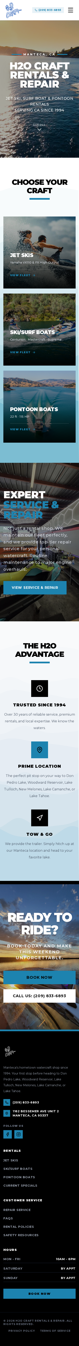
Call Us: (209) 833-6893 (39, 996)
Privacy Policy (21, 1330)
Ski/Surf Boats (18, 1169)
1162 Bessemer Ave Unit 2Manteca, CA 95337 (36, 1113)
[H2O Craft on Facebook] (7, 1134)
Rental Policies (18, 1227)
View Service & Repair (35, 588)
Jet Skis (10, 1160)
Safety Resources (21, 1235)
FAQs (8, 1218)
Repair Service (17, 1210)
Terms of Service (55, 1330)
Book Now (39, 977)
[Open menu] (71, 10)
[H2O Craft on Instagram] (18, 1134)
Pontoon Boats (19, 1177)
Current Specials (20, 1185)
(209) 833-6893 (50, 10)
